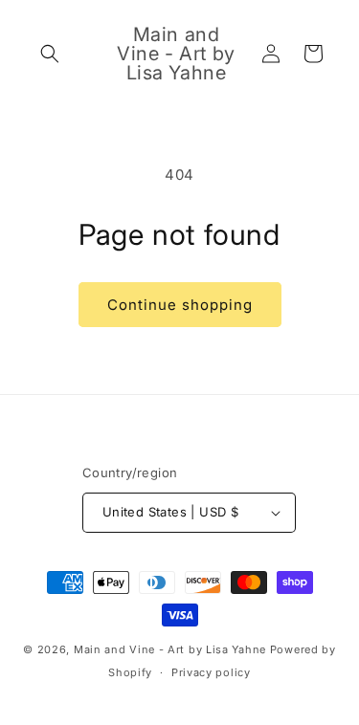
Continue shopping (180, 305)
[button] (50, 54)
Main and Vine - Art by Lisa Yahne (170, 649)
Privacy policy (211, 672)
